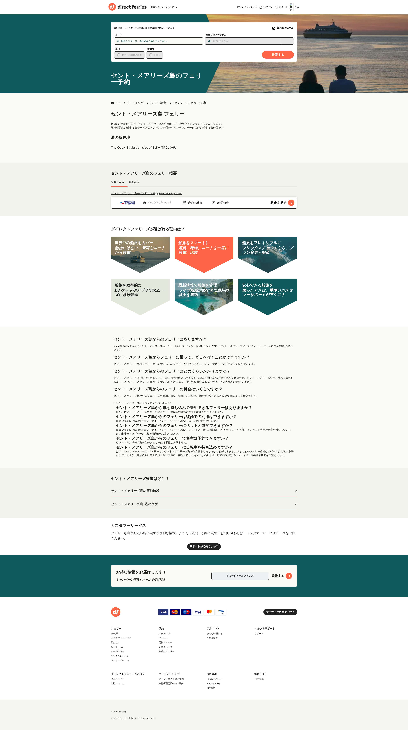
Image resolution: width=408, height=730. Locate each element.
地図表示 (134, 182)
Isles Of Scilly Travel (170, 193)
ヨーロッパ (135, 103)
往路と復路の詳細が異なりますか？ (157, 28)
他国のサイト (117, 679)
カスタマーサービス (121, 638)
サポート (258, 633)
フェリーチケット (120, 660)
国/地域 (114, 633)
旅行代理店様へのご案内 (171, 683)
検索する (278, 54)
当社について (117, 683)
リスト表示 (117, 182)
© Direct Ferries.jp (119, 712)
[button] (204, 491)
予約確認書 (212, 638)
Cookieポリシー (215, 679)
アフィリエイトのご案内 (171, 679)
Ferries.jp (259, 679)
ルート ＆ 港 (117, 647)
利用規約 (211, 688)
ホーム (116, 103)
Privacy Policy (213, 683)
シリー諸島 (159, 103)
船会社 (114, 642)
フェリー (163, 638)
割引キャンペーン (120, 656)
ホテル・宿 (164, 633)
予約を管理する (214, 633)
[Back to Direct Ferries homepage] (127, 7)
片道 (130, 28)
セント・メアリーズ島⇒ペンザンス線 (133, 193)
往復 (120, 28)
